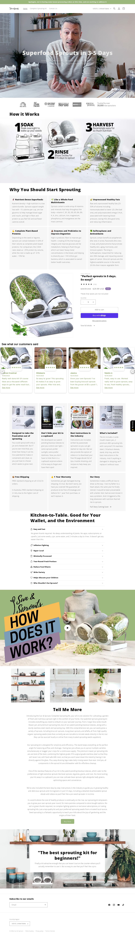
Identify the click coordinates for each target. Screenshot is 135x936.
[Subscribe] (45, 904)
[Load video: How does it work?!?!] (67, 628)
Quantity (83, 298)
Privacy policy (39, 931)
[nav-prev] (2, 371)
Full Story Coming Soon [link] (99, 507)
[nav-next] (133, 371)
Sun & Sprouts (18, 931)
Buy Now (67, 821)
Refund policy (30, 931)
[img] (16, 368)
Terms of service (50, 931)
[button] (114, 8)
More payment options (99, 320)
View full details (86, 326)
